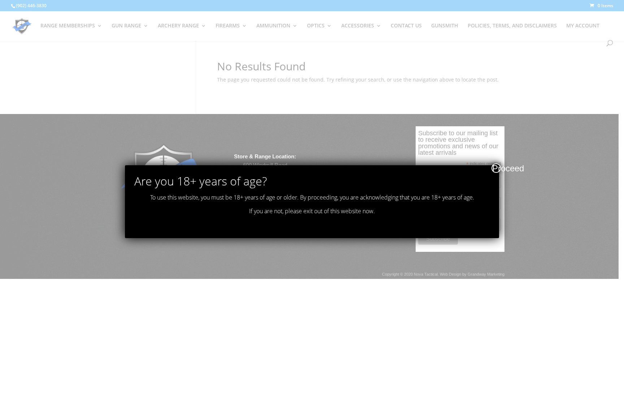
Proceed (496, 168)
